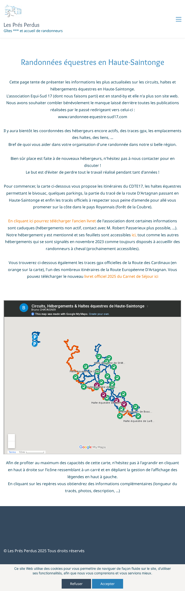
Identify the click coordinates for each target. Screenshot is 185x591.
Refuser (76, 583)
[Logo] (13, 11)
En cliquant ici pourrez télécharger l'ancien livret (52, 221)
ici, (134, 235)
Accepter (107, 583)
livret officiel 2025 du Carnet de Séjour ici (121, 276)
